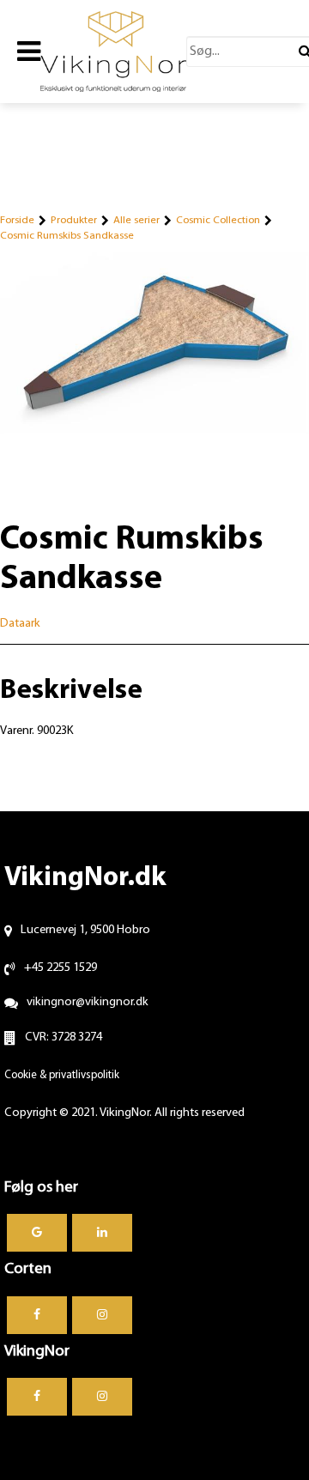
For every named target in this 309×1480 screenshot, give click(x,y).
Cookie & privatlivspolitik (61, 1075)
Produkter (74, 220)
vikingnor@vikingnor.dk (87, 1002)
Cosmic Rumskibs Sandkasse (67, 235)
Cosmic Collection (218, 220)
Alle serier (136, 220)
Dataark (20, 623)
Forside (17, 220)
